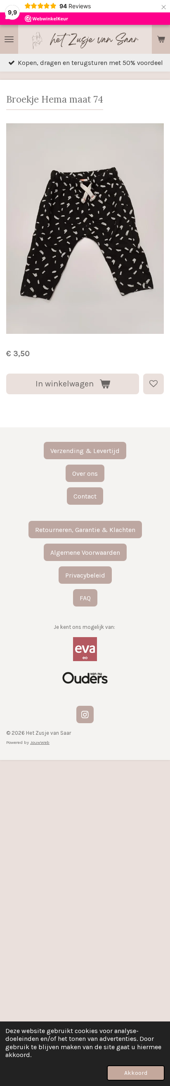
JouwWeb (40, 742)
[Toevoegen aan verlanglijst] (153, 384)
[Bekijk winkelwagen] (161, 39)
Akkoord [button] (135, 1072)
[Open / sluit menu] (9, 39)
